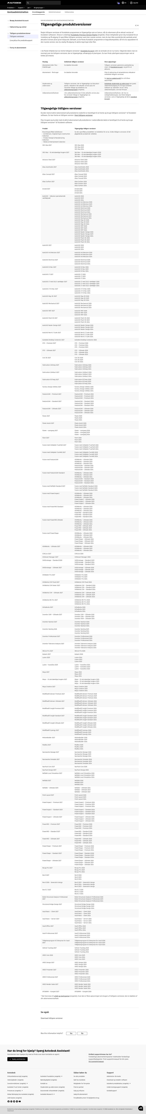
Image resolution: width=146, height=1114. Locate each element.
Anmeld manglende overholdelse (59, 1109)
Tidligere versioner (17, 36)
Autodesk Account (87, 51)
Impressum (10, 1111)
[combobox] (43, 3)
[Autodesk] (14, 3)
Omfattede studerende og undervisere (116, 84)
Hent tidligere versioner (83, 115)
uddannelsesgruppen (71, 90)
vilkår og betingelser (62, 996)
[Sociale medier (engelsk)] (14, 1101)
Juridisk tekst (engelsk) (95, 1109)
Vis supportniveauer (96, 1061)
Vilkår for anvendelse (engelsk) (79, 1109)
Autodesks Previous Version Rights (84, 35)
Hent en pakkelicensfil (114, 78)
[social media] (14, 1101)
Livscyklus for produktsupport (21, 40)
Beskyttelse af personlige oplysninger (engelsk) (20, 1109)
